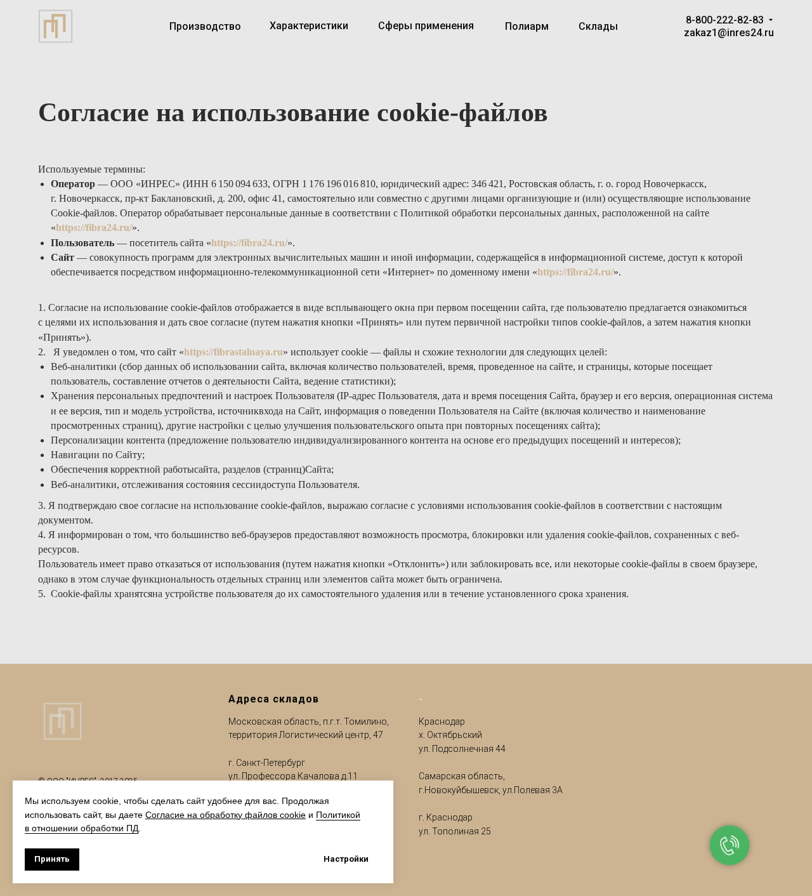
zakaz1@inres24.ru (729, 33)
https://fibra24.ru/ (94, 227)
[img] (771, 19)
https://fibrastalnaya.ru (233, 351)
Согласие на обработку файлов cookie (225, 815)
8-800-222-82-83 (725, 20)
